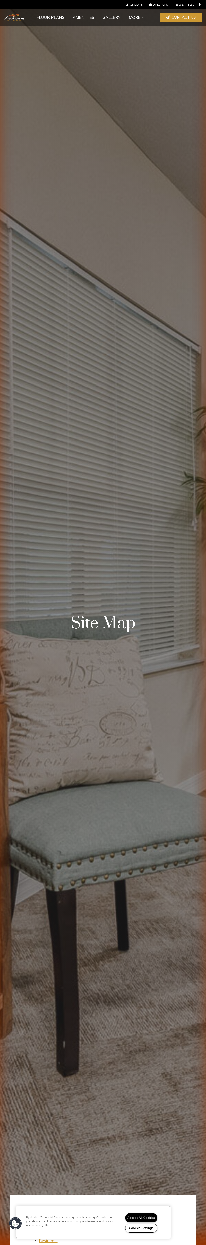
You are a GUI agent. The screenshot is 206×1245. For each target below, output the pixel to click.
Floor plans (50, 17)
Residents (48, 1240)
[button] (200, 4)
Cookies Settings (141, 1228)
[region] (93, 1222)
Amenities (83, 17)
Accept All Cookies (141, 1218)
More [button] (135, 17)
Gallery (111, 17)
